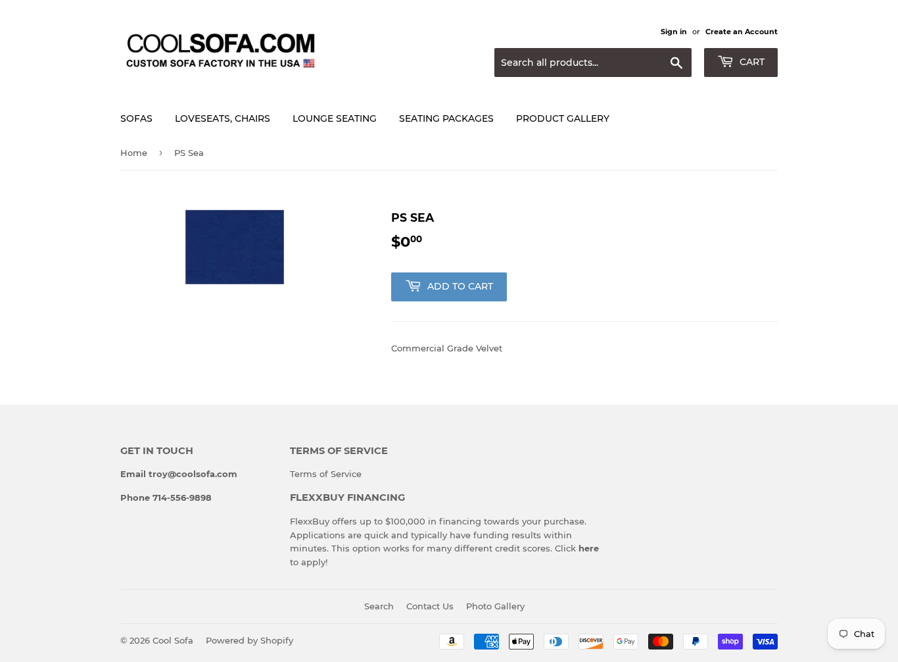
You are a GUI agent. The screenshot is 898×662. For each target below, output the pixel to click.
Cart (751, 62)
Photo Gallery (495, 606)
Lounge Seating (335, 118)
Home (133, 152)
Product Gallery (562, 118)
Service (346, 474)
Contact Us (430, 606)
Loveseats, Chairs (222, 118)
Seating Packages (446, 118)
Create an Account (741, 31)
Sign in (674, 31)
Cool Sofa (173, 640)
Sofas (136, 118)
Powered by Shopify (249, 640)
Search (379, 606)
